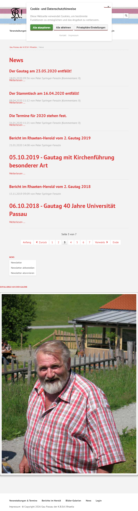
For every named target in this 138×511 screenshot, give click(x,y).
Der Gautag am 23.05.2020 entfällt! (40, 71)
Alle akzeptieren (41, 27)
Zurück (43, 242)
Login (99, 500)
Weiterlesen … (17, 80)
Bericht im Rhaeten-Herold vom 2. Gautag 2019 (50, 138)
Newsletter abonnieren (22, 272)
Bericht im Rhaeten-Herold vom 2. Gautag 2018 (50, 186)
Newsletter (16, 262)
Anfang (27, 242)
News (11, 257)
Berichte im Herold (51, 500)
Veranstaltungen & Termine (24, 30)
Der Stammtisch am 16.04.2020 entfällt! (44, 93)
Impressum (14, 506)
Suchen (126, 15)
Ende (116, 242)
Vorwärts (100, 242)
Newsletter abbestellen (22, 267)
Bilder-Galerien (73, 500)
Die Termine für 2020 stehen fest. (38, 115)
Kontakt (62, 35)
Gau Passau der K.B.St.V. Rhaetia (23, 47)
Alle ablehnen (63, 27)
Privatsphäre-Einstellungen (91, 27)
